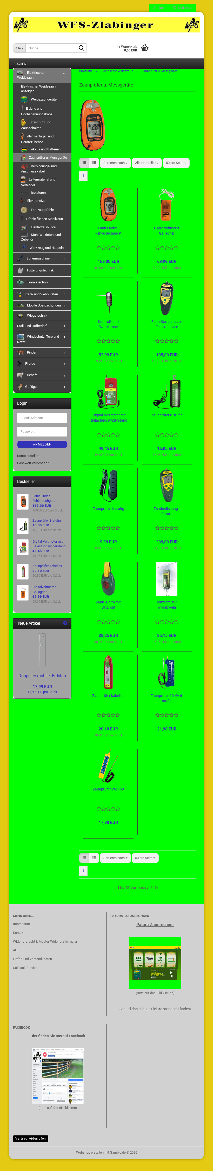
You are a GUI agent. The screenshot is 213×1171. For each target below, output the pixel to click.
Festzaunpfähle (42, 210)
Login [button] (160, 8)
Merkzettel (184, 8)
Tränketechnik (37, 282)
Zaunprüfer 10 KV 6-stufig (167, 698)
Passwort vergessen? (33, 463)
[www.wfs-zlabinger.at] (106, 25)
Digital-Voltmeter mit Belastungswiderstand (109, 417)
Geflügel (30, 387)
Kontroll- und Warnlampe (108, 324)
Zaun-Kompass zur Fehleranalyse (166, 324)
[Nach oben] (199, 1163)
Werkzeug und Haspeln (46, 248)
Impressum (21, 924)
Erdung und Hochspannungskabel (37, 111)
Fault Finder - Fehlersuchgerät (108, 230)
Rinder (31, 352)
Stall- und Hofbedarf (32, 326)
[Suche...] (81, 48)
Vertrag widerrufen (30, 1138)
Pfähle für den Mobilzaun (44, 219)
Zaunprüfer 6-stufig (108, 509)
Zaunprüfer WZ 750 (108, 789)
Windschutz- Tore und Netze (38, 339)
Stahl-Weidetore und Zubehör (41, 237)
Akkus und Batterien (45, 149)
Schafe (32, 375)
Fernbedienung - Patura (167, 511)
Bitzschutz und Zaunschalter (36, 125)
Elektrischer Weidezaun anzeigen (38, 88)
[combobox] (115, 163)
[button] (84, 163)
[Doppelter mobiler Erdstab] (42, 650)
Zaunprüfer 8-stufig (167, 415)
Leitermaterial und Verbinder (38, 182)
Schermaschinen (38, 258)
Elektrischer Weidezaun (30, 75)
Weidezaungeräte (43, 99)
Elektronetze (35, 201)
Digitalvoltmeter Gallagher (166, 230)
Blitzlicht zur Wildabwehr (167, 604)
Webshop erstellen (90, 1152)
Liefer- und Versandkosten (32, 959)
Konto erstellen (28, 456)
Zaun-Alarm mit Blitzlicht (108, 604)
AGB (16, 950)
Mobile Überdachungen (43, 305)
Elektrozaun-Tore (43, 227)
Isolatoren (38, 193)
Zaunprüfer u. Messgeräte (47, 157)
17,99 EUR (42, 686)
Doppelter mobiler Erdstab (42, 675)
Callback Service (25, 968)
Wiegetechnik (36, 315)
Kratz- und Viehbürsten (41, 294)
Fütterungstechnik (40, 270)
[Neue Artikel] (65, 624)
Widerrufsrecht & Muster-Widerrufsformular (45, 941)
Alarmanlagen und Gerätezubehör (37, 139)
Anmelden (42, 444)
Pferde (29, 363)
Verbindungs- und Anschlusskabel (39, 168)
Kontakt (18, 933)
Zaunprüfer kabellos (108, 696)
